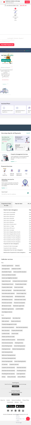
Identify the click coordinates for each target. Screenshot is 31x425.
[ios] (20, 406)
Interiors (17, 265)
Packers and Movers (16, 321)
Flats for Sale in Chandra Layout (10, 224)
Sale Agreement (5, 268)
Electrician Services (21, 367)
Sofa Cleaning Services (7, 352)
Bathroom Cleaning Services (8, 355)
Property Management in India (9, 324)
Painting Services (19, 343)
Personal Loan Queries (19, 302)
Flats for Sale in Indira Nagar (9, 220)
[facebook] (8, 410)
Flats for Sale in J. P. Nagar (9, 226)
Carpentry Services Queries (8, 367)
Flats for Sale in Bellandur (9, 222)
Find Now (15, 386)
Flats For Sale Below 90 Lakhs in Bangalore (12, 241)
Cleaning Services (6, 349)
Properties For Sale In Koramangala (11, 246)
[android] (11, 406)
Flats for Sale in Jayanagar (9, 230)
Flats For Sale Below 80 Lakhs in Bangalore (12, 239)
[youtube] (23, 410)
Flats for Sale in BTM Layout (9, 228)
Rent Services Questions (22, 327)
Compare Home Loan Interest (20, 281)
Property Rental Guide (17, 330)
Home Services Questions (8, 327)
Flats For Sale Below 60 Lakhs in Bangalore (12, 235)
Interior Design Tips (21, 293)
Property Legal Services (7, 265)
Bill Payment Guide (6, 305)
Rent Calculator (5, 330)
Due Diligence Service (7, 312)
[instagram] (15, 410)
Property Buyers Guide (20, 284)
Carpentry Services (14, 364)
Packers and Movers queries (8, 339)
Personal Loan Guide (7, 302)
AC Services (4, 364)
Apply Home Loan (6, 281)
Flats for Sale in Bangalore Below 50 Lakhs (12, 234)
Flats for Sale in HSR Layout (9, 216)
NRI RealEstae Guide (20, 296)
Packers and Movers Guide (8, 336)
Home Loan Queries (6, 290)
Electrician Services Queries (8, 370)
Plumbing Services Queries (8, 373)
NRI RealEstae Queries (7, 299)
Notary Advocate (11, 376)
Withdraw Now (6, 60)
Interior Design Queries (7, 296)
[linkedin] (19, 410)
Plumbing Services (21, 370)
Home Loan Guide (18, 287)
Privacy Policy (25, 400)
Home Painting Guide (7, 346)
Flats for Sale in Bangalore (11, 210)
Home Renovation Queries (8, 293)
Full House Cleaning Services (8, 358)
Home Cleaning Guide (7, 361)
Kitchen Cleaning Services (18, 349)
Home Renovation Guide (19, 290)
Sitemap (17, 402)
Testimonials (10, 402)
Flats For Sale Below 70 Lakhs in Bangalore (12, 237)
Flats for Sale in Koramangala (9, 212)
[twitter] (11, 410)
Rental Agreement (6, 318)
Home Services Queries (7, 343)
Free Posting (15, 394)
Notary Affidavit (21, 376)
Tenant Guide (15, 333)
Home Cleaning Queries (20, 361)
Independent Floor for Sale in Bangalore (13, 250)
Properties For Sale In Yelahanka (10, 248)
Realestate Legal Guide (18, 305)
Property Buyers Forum (7, 284)
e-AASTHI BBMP (19, 309)
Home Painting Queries (19, 346)
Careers (8, 400)
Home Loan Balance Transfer (9, 275)
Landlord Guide (5, 333)
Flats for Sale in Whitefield (9, 218)
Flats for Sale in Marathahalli (9, 214)
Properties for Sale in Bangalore (11, 243)
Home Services (20, 339)
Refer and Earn (5, 321)
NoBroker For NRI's (16, 268)
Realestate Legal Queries (8, 309)
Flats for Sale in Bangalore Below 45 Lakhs (12, 232)
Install (27, 2)
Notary (3, 376)
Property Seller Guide (7, 287)
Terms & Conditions (16, 400)
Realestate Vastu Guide (20, 299)
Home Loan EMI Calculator (20, 272)
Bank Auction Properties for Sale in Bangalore (14, 252)
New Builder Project (6, 272)
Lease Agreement (21, 373)
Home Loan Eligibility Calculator (9, 278)
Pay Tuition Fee (16, 318)
